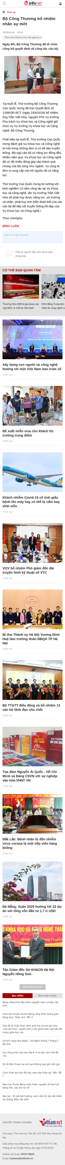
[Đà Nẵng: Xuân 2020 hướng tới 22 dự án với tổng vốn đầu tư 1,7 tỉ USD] (32, 881)
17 (31, 1017)
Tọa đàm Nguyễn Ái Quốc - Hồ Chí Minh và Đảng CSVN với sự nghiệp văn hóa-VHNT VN (29, 776)
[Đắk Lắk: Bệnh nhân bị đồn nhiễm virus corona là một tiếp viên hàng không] (32, 814)
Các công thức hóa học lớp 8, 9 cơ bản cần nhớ (28, 1052)
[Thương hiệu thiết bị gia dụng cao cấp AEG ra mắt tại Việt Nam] (20, 286)
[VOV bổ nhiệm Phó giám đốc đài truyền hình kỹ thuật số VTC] (32, 543)
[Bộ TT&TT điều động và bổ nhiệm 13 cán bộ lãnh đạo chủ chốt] (32, 680)
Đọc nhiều (17, 995)
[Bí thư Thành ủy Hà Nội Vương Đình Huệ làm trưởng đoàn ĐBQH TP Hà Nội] (32, 609)
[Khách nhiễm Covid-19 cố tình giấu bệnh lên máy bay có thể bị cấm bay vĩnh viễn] (32, 472)
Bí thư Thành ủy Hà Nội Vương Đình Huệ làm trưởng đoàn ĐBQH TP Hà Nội (31, 639)
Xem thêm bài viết (32, 987)
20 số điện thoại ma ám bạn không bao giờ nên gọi (31, 1064)
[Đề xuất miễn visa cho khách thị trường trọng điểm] (32, 406)
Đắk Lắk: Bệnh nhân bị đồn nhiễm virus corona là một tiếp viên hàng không (29, 843)
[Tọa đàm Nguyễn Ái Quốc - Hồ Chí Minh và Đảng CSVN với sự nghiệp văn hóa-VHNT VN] (32, 746)
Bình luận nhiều (47, 995)
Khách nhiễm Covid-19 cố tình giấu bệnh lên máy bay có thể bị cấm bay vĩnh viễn (31, 502)
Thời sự (11, 12)
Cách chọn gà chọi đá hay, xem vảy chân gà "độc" (30, 1072)
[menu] (4, 3)
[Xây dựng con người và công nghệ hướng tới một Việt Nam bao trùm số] (32, 339)
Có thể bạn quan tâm (21, 270)
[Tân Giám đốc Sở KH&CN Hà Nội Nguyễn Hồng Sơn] (32, 944)
